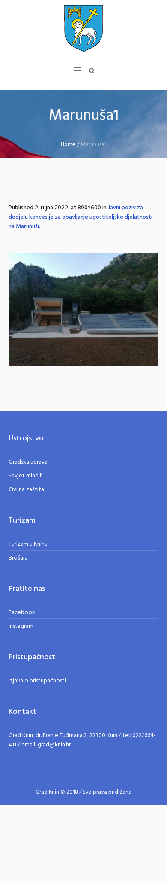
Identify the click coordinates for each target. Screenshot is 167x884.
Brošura (18, 558)
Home (68, 144)
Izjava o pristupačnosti (37, 681)
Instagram (21, 626)
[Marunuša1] (83, 309)
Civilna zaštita (26, 490)
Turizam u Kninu (28, 544)
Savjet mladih (26, 476)
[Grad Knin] (83, 28)
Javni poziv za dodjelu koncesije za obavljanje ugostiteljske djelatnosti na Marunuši (80, 217)
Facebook (22, 613)
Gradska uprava (28, 462)
